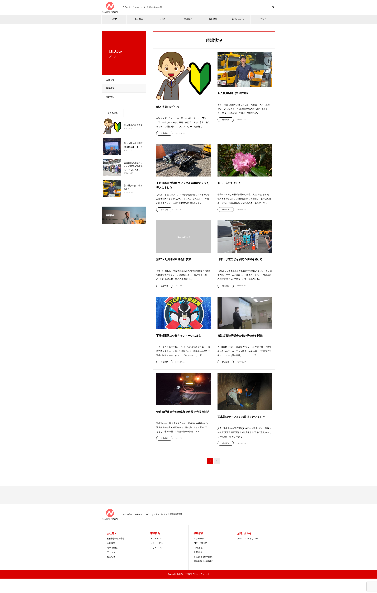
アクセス (111, 552)
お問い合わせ (238, 19)
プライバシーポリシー (247, 538)
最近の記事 (113, 113)
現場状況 (110, 88)
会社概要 (111, 543)
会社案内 (139, 19)
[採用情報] (124, 222)
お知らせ (163, 19)
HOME (114, 19)
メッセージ (199, 538)
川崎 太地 (198, 547)
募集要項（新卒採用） (204, 556)
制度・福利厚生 (201, 543)
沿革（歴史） (113, 547)
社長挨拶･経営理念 (115, 538)
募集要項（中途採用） (204, 561)
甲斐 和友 (198, 552)
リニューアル (156, 543)
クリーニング (156, 547)
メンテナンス (156, 538)
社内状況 (110, 96)
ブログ (263, 19)
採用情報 (213, 19)
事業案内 (188, 19)
